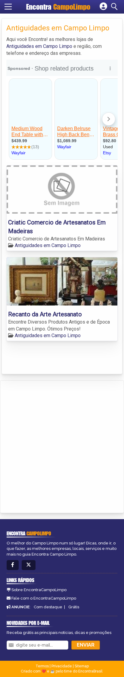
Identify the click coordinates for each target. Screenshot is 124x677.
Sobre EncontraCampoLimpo (39, 590)
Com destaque (48, 607)
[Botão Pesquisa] (115, 6)
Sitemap (82, 666)
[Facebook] (13, 565)
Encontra (58, 6)
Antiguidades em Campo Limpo (39, 46)
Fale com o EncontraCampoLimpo (43, 598)
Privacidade (61, 666)
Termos (42, 666)
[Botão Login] (103, 6)
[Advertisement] (62, 446)
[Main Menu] (8, 7)
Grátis (73, 607)
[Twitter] (29, 565)
